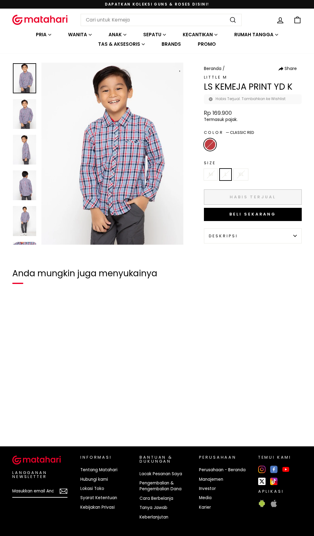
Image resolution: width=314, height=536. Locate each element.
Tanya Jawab (153, 508)
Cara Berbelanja (156, 498)
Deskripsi (223, 236)
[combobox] (161, 20)
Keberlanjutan (154, 517)
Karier (205, 507)
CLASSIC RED (210, 144)
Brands (171, 44)
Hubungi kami (94, 479)
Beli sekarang (252, 214)
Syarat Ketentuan (98, 498)
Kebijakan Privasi (97, 507)
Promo (207, 44)
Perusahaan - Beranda (222, 470)
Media (205, 498)
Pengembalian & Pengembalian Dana (161, 486)
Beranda (212, 69)
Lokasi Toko (92, 488)
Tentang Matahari (98, 470)
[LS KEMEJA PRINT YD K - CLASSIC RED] (21, 420)
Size (210, 162)
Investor (207, 488)
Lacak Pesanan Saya (161, 474)
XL (240, 174)
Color (229, 132)
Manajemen (211, 479)
